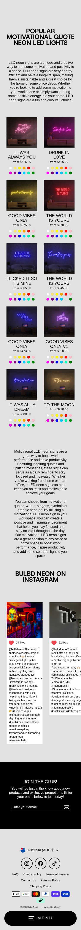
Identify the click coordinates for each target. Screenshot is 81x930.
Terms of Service (57, 874)
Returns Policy (50, 880)
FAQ (15, 874)
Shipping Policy (40, 886)
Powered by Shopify (52, 907)
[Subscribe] (65, 807)
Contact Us (28, 880)
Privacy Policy (32, 874)
